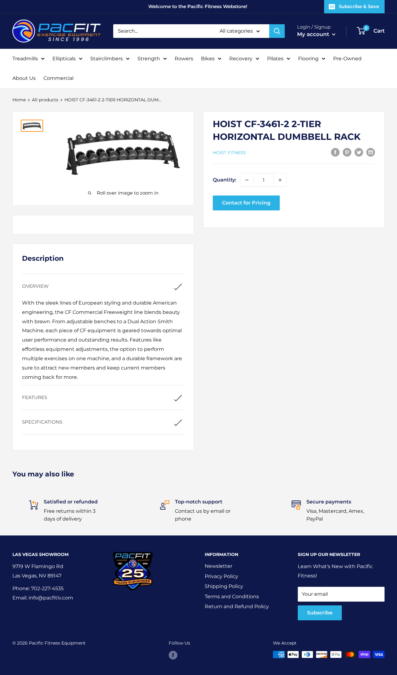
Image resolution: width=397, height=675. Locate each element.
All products (45, 100)
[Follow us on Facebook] (173, 655)
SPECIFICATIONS (42, 422)
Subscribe (319, 613)
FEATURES (34, 397)
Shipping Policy (224, 586)
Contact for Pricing (246, 203)
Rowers (184, 59)
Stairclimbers (106, 59)
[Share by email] (370, 152)
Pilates (275, 59)
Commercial (58, 78)
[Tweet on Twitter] (359, 152)
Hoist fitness (229, 152)
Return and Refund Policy (237, 606)
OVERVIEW (35, 286)
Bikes (208, 59)
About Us (24, 78)
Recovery (240, 59)
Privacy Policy (221, 576)
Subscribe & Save (359, 6)
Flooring (308, 59)
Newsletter (218, 566)
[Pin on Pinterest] (347, 152)
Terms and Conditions (232, 596)
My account (314, 34)
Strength (148, 59)
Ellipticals (64, 59)
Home (19, 100)
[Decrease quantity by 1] (246, 179)
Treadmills (25, 59)
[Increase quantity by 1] (280, 179)
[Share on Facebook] (335, 152)
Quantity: (224, 180)
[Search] (277, 31)
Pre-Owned (347, 59)
